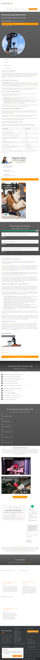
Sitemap (34, 658)
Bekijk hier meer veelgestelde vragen (20, 368)
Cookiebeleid (8, 653)
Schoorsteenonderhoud (17, 632)
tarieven (8, 150)
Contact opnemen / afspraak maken (19, 643)
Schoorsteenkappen (17, 634)
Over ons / (16, 636)
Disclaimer (32, 658)
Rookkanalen (16, 633)
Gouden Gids (14, 658)
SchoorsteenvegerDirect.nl (30, 82)
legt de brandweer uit (9, 449)
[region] (12, 653)
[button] (20, 375)
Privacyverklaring (25, 658)
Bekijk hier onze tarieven (12, 116)
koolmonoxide (32, 99)
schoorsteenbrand (10, 323)
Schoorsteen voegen (17, 641)
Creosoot (11, 97)
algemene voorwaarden (17, 517)
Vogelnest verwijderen (17, 640)
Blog (15, 642)
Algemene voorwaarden (19, 658)
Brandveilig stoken (19, 291)
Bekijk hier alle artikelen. (27, 562)
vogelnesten (20, 265)
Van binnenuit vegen (17, 637)
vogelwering (3, 270)
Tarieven (15, 635)
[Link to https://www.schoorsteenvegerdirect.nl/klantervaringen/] (20, 223)
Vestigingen (19, 636)
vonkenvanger (33, 76)
